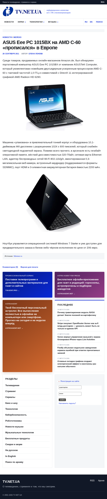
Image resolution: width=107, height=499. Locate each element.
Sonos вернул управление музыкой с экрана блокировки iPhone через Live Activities (78, 338)
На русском (11, 450)
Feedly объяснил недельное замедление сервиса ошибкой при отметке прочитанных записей (78, 350)
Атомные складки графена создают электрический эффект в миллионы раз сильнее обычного (76, 364)
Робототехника (13, 421)
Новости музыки (14, 426)
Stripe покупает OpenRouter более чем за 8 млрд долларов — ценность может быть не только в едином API (78, 326)
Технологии (36, 22)
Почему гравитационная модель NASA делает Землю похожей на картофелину (76, 313)
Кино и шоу (11, 403)
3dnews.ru (18, 256)
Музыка (52, 22)
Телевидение (12, 385)
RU (86, 22)
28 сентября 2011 (11, 54)
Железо (17, 37)
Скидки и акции (13, 444)
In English (10, 456)
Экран (21, 22)
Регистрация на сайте (70, 381)
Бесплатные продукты (17, 438)
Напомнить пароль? (67, 403)
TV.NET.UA (11, 482)
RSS (102, 2)
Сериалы (10, 397)
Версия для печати (29, 267)
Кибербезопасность (16, 415)
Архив (101, 480)
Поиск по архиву (14, 462)
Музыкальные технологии (19, 432)
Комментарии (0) (10, 267)
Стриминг (10, 391)
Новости (9, 22)
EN (91, 22)
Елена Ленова (36, 54)
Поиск (99, 22)
